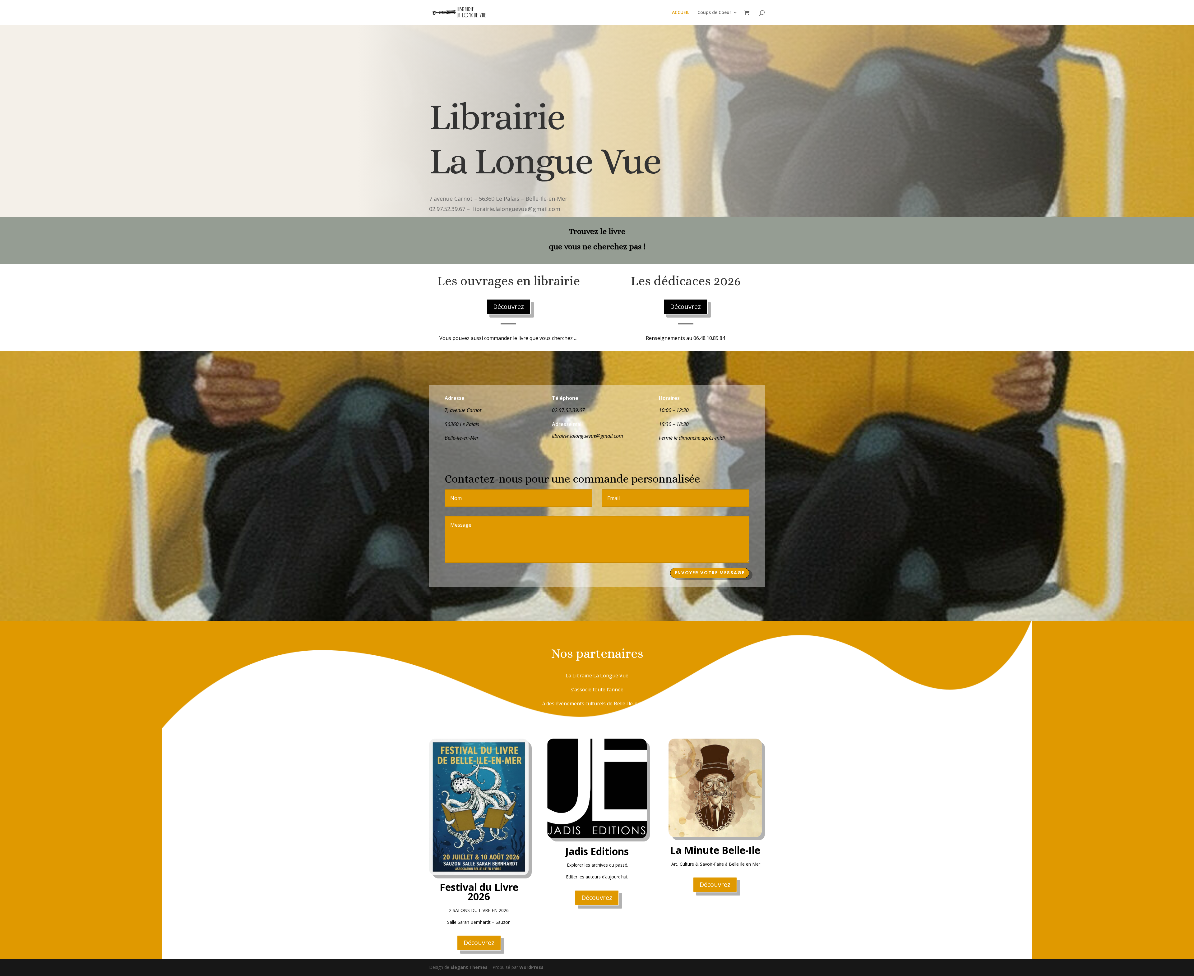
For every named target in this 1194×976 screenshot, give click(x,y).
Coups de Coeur (714, 12)
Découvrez (508, 306)
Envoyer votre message (710, 573)
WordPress (531, 967)
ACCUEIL (680, 12)
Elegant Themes (469, 967)
